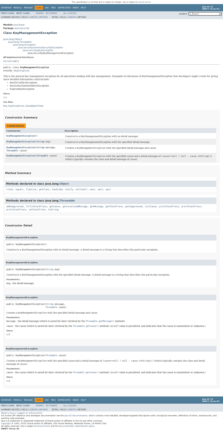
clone (9, 189)
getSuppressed (133, 206)
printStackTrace (169, 206)
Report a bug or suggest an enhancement (21, 413)
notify (69, 189)
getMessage (96, 206)
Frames (40, 13)
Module (17, 8)
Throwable (12, 150)
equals (19, 189)
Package (28, 8)
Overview (6, 8)
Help (83, 8)
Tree (53, 8)
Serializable (11, 61)
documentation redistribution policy (76, 426)
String (40, 141)
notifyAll (81, 189)
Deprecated (64, 8)
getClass (44, 189)
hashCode (57, 189)
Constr (33, 17)
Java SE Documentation (76, 415)
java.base (19, 24)
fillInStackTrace (36, 206)
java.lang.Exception (24, 44)
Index (76, 8)
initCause (151, 206)
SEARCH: (183, 14)
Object (64, 183)
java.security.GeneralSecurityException (40, 47)
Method (43, 17)
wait (92, 189)
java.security (22, 28)
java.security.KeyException (38, 50)
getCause (54, 206)
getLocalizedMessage (75, 206)
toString (53, 209)
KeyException (21, 70)
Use (47, 8)
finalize (31, 189)
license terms (144, 2)
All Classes (70, 13)
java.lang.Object (12, 39)
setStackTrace (37, 209)
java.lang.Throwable (20, 42)
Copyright (6, 423)
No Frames (51, 13)
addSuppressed (14, 206)
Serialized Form (34, 106)
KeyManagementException (20, 135)
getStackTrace (114, 206)
